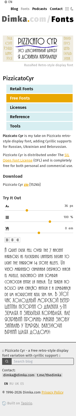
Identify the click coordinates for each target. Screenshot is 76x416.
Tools (15, 126)
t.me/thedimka (49, 375)
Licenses (18, 107)
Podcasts (39, 9)
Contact (56, 9)
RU (11, 384)
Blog (14, 9)
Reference (20, 116)
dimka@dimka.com (18, 375)
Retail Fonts (21, 88)
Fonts (25, 9)
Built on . (19, 403)
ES (22, 384)
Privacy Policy (52, 392)
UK (17, 384)
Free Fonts (20, 98)
